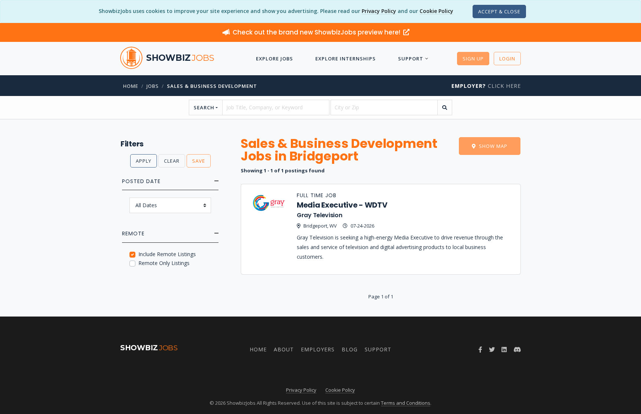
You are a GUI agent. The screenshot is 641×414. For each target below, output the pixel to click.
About (284, 349)
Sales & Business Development (212, 86)
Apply (143, 161)
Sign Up (473, 58)
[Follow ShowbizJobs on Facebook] (480, 349)
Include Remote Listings (167, 254)
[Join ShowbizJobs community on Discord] (517, 349)
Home (130, 86)
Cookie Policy (436, 10)
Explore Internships (345, 58)
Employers (318, 349)
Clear (172, 161)
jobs (153, 86)
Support (410, 58)
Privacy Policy (379, 10)
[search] (444, 107)
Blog (350, 349)
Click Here (486, 85)
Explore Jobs (274, 58)
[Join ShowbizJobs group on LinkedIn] (504, 349)
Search (204, 107)
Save (198, 161)
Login (507, 58)
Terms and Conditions (405, 403)
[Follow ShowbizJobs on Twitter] (492, 349)
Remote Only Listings (164, 262)
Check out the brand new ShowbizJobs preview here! (317, 32)
